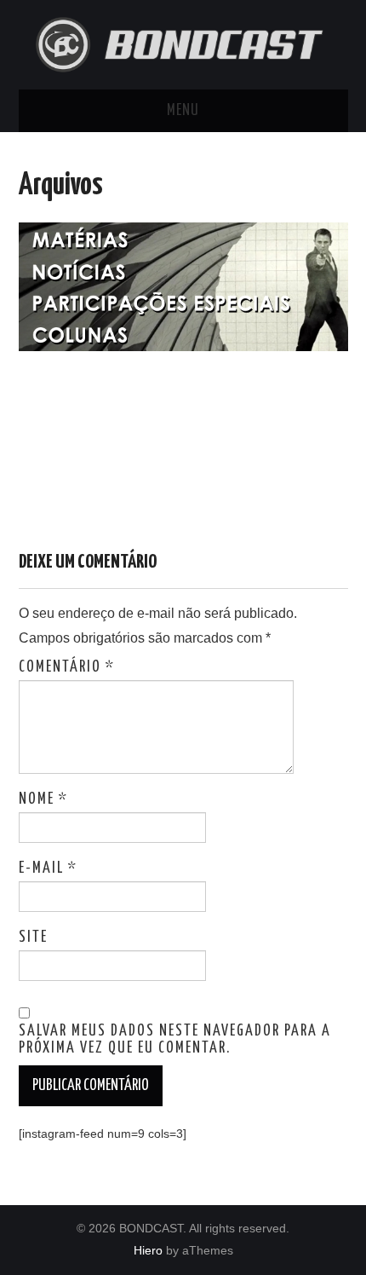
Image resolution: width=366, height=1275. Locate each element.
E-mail (48, 868)
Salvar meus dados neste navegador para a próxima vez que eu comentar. (175, 1040)
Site (33, 937)
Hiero (148, 1250)
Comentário (67, 667)
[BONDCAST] (183, 43)
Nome (43, 799)
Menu (183, 110)
